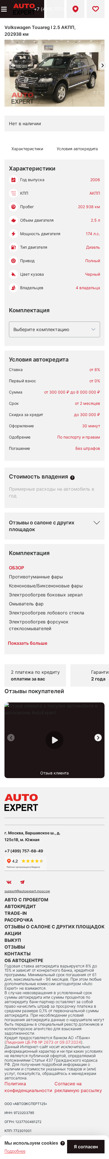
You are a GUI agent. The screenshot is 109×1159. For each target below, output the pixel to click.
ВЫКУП (12, 940)
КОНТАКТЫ (17, 953)
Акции (12, 933)
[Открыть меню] (3, 9)
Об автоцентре (23, 960)
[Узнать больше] (72, 477)
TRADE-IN (15, 913)
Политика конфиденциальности (28, 1087)
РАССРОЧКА (18, 920)
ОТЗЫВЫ (14, 947)
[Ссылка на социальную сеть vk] (8, 882)
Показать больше (27, 643)
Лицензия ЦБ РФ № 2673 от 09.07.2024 (43, 1042)
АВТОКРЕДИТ (20, 906)
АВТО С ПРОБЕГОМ (26, 899)
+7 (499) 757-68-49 (55, 9)
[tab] (27, 149)
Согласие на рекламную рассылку (78, 1087)
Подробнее (14, 1151)
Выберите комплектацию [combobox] (41, 329)
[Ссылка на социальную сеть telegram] (22, 882)
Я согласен (86, 1146)
